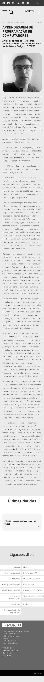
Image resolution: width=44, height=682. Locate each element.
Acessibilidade (7, 655)
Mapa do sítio (7, 653)
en (38, 3)
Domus (17, 567)
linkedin (23, 3)
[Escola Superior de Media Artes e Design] (33, 12)
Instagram (27, 3)
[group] (22, 522)
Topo (36, 673)
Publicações (15, 604)
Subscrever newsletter (10, 650)
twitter (8, 3)
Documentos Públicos (11, 590)
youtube (13, 3)
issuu (18, 3)
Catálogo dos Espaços (11, 584)
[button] (38, 527)
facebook (3, 3)
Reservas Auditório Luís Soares (12, 611)
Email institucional (12, 573)
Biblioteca (16, 579)
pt (40, 3)
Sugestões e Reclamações (14, 597)
